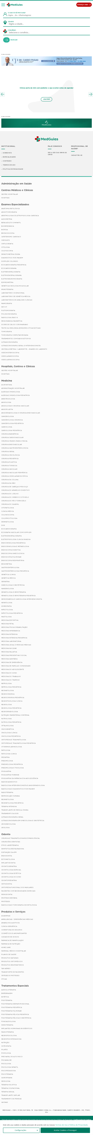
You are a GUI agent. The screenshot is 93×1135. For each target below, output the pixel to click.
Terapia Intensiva (9, 806)
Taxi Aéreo (6, 968)
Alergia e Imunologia (10, 392)
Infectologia (7, 609)
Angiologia (6, 402)
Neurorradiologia (9, 711)
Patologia (5, 750)
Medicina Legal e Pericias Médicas (16, 645)
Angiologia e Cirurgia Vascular (15, 406)
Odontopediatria (9, 880)
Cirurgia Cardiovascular (12, 437)
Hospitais (5, 197)
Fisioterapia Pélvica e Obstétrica (16, 1018)
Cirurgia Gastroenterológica (14, 448)
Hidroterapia (7, 1025)
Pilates (4, 1049)
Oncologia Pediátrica (11, 736)
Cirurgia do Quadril (10, 504)
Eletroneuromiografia (11, 279)
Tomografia (6, 331)
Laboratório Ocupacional (13, 293)
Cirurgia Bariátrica (10, 434)
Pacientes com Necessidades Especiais (18, 891)
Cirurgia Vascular (9, 469)
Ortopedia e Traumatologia (13, 739)
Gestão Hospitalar (9, 194)
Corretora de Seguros (11, 930)
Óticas (4, 979)
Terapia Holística (9, 1084)
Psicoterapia (7, 1074)
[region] (46, 1127)
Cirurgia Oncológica (10, 455)
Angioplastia (7, 409)
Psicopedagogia (8, 1070)
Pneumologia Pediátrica (12, 764)
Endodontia (6, 856)
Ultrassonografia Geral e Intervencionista (21, 345)
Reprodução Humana (10, 796)
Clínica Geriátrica (9, 926)
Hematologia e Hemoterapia (13, 592)
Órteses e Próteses (10, 975)
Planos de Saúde (8, 954)
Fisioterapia (6, 1000)
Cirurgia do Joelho (10, 493)
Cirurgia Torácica (9, 465)
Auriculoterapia (8, 990)
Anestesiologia (8, 399)
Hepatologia (6, 602)
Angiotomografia (9, 212)
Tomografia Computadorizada (14, 335)
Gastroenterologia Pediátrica (15, 571)
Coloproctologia (9, 518)
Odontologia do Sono (11, 877)
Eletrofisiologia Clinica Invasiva (16, 539)
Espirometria (7, 282)
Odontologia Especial (11, 870)
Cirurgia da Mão (8, 483)
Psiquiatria (6, 771)
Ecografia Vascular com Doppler (16, 532)
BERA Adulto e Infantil (11, 222)
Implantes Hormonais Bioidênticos (16, 1028)
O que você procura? (17, 12)
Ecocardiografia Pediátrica (13, 265)
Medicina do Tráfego (10, 680)
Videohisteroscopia (10, 352)
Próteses (5, 901)
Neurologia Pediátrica (11, 708)
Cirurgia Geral (8, 451)
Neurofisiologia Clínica (11, 701)
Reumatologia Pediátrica (12, 803)
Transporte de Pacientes (12, 972)
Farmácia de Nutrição (10, 944)
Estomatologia (8, 859)
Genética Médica (8, 578)
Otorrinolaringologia (11, 746)
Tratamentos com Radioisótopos (16, 338)
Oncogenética (7, 729)
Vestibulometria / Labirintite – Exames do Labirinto (24, 349)
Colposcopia (7, 250)
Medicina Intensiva (9, 634)
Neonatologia (7, 690)
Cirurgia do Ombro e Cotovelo (15, 497)
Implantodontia (8, 863)
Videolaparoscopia (10, 356)
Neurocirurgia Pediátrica (12, 697)
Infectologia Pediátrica (12, 613)
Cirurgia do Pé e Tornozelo (13, 500)
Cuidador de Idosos (10, 937)
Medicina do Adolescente (12, 669)
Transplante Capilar (10, 1095)
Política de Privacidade (13, 169)
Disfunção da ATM (9, 852)
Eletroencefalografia (11, 536)
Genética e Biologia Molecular (15, 286)
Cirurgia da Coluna (9, 479)
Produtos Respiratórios (12, 965)
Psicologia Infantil (9, 1067)
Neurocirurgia (8, 694)
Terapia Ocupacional (10, 1088)
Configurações (20, 1130)
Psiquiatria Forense (10, 775)
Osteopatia (6, 1046)
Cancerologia (7, 416)
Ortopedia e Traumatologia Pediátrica (18, 743)
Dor (3, 525)
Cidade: (11, 21)
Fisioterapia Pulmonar (11, 1011)
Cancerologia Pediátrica (12, 423)
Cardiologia (6, 427)
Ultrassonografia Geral (12, 817)
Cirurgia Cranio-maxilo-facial (14, 441)
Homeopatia (6, 606)
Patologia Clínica (9, 753)
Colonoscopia (7, 515)
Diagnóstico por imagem (12, 257)
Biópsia (4, 229)
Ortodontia (6, 884)
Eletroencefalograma (11, 275)
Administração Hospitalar (13, 388)
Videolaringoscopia (10, 359)
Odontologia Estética (11, 873)
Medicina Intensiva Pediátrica (14, 638)
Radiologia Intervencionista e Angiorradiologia (23, 785)
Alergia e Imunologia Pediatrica (15, 395)
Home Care (6, 947)
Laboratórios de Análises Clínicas (16, 300)
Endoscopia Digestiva (11, 550)
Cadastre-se (76, 155)
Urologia (5, 827)
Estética (5, 997)
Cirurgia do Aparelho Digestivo (15, 490)
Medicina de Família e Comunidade (16, 666)
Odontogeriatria (9, 866)
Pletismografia (8, 310)
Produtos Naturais (10, 958)
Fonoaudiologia (8, 1021)
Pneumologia (7, 761)
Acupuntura (6, 384)
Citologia (5, 247)
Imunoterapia (7, 289)
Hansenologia (7, 588)
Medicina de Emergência (11, 662)
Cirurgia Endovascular (11, 444)
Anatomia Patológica (10, 208)
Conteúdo (7, 161)
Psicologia (6, 1063)
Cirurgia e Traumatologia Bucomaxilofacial (20, 838)
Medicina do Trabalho (11, 676)
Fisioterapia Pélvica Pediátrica (15, 1014)
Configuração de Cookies (82, 1120)
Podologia (6, 1053)
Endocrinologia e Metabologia (15, 546)
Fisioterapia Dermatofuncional (15, 1004)
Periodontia (6, 894)
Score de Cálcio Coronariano (14, 324)
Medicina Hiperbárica (10, 630)
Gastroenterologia (10, 567)
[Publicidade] (46, 61)
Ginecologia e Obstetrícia (13, 585)
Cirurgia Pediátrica (10, 458)
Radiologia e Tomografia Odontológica (19, 905)
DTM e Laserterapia (10, 845)
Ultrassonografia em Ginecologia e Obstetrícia (22, 820)
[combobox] (18, 24)
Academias (5, 916)
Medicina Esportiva (9, 620)
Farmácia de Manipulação (12, 940)
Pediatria (5, 757)
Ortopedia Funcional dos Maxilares (17, 887)
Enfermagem (6, 993)
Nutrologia (6, 718)
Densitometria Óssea (10, 254)
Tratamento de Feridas (11, 1098)
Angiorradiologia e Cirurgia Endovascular (20, 413)
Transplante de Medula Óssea (14, 810)
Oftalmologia (7, 725)
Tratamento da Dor (10, 813)
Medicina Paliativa (9, 652)
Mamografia (6, 303)
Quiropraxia (6, 1077)
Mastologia (6, 616)
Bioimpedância (7, 226)
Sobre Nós (7, 153)
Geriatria (5, 581)
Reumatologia (7, 799)
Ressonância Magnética (11, 321)
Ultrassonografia (9, 342)
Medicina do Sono (9, 673)
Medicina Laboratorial (11, 641)
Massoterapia (7, 1032)
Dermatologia (7, 522)
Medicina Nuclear (9, 648)
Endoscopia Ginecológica (12, 553)
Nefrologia (6, 683)
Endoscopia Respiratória (12, 560)
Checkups (5, 240)
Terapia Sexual (8, 1091)
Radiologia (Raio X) (9, 317)
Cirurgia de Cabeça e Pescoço (14, 486)
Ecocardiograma (8, 268)
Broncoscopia (7, 233)
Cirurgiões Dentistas (10, 841)
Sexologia (5, 1081)
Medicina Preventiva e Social (14, 655)
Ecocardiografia (9, 529)
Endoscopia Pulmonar (11, 557)
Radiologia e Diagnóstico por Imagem (18, 789)
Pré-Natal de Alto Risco (12, 1056)
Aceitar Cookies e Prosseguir (65, 1130)
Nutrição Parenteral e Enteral (15, 715)
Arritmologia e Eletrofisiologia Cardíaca (20, 215)
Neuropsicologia (9, 1035)
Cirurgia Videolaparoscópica (14, 476)
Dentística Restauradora (12, 848)
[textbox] (18, 24)
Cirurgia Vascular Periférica (14, 472)
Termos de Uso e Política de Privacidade (71, 1125)
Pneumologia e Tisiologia (12, 768)
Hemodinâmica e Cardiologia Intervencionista (21, 599)
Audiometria (6, 219)
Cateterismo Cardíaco (11, 236)
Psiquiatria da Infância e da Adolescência (19, 778)
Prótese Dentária (9, 898)
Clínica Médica (7, 511)
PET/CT (4, 307)
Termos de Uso (9, 165)
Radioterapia (7, 792)
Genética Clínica (8, 574)
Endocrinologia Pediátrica (13, 543)
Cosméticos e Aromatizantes (14, 933)
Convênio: (12, 30)
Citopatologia (7, 507)
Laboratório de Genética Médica (15, 296)
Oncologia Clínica (9, 732)
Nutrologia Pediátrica (11, 722)
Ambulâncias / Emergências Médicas (17, 919)
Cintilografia (7, 243)
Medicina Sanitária (9, 659)
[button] (3, 5)
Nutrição (5, 1042)
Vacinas (4, 1102)
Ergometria (6, 564)
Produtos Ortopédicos (12, 961)
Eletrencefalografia (10, 272)
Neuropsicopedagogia (11, 1039)
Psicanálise (6, 1060)
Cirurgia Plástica (9, 462)
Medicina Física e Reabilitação (14, 627)
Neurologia (6, 704)
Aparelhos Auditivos (10, 923)
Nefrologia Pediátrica (11, 687)
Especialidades (9, 157)
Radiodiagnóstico (9, 782)
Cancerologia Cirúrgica (12, 420)
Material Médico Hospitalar (13, 951)
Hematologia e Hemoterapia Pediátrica (18, 595)
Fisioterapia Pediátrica (11, 1007)
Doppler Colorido (9, 261)
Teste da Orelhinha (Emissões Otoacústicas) (21, 328)
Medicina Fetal (7, 623)
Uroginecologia (8, 824)
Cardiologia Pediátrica (11, 430)
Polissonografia (9, 314)
